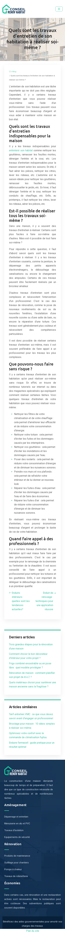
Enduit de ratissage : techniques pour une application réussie (44, 601)
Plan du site (32, 930)
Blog (14, 72)
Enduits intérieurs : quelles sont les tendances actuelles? (21, 601)
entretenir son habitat (21, 150)
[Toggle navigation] (59, 8)
